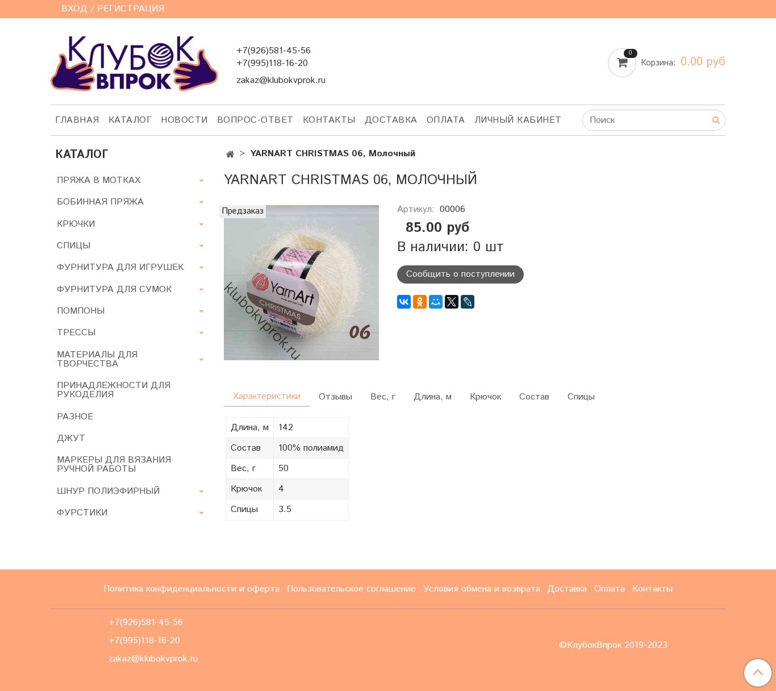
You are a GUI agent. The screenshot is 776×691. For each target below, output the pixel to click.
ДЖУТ (71, 438)
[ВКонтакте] (404, 302)
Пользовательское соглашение (351, 589)
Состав (534, 396)
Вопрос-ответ (255, 120)
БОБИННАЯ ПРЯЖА (100, 202)
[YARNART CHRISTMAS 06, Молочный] (301, 282)
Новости (184, 120)
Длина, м (433, 396)
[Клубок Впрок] (134, 63)
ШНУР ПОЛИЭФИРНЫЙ (108, 491)
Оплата (446, 120)
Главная (77, 120)
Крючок (485, 396)
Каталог (130, 120)
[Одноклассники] (420, 302)
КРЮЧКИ (76, 224)
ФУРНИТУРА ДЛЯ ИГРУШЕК (120, 267)
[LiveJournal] (467, 302)
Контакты (329, 120)
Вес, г (382, 396)
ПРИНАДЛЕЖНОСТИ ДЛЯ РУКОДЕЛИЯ (113, 390)
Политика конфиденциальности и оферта (191, 589)
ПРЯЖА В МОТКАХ (98, 180)
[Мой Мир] (436, 302)
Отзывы (335, 396)
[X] (451, 302)
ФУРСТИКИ (82, 512)
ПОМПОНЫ (81, 311)
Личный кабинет (518, 120)
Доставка (391, 120)
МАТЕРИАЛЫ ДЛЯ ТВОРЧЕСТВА (97, 359)
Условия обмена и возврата (481, 589)
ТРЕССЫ (76, 332)
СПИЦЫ (73, 245)
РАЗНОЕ (75, 416)
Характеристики (267, 396)
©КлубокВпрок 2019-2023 (613, 645)
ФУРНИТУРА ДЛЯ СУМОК (114, 289)
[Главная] (230, 154)
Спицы (581, 396)
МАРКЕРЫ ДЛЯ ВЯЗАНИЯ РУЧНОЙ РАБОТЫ (114, 464)
